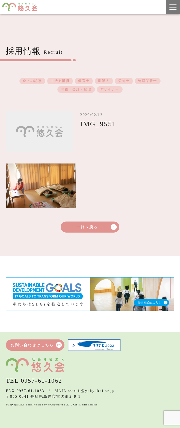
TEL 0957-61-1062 (34, 380)
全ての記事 (32, 81)
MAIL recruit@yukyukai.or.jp (84, 391)
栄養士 (124, 81)
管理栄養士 (147, 81)
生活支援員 (60, 81)
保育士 (84, 81)
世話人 (103, 81)
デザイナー (109, 89)
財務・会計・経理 (76, 89)
